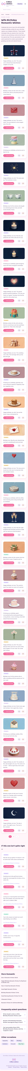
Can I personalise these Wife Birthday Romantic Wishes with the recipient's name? (13, 1029)
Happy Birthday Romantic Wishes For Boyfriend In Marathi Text (13, 981)
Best (12, 1040)
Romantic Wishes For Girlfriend (12, 863)
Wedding (19, 1040)
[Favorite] (23, 68)
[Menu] (25, 4)
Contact (10, 1067)
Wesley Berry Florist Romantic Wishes (14, 904)
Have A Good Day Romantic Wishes (10, 986)
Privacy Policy (16, 1067)
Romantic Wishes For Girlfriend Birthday (12, 1002)
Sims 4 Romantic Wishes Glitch (9, 977)
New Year (21, 1044)
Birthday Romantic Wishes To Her (10, 992)
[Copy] (19, 68)
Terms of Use (24, 1067)
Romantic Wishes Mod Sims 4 (12, 963)
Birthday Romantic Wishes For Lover (14, 941)
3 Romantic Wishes (6, 999)
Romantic (7, 14)
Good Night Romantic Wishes (9, 989)
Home (2, 14)
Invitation (5, 1044)
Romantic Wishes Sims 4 (11, 922)
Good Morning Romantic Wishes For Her (11, 996)
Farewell (13, 1044)
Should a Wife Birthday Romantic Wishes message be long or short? (13, 1021)
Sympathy (5, 1040)
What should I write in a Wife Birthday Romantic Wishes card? (12, 1014)
